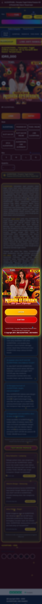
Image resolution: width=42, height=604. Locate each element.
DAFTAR (21, 320)
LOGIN (21, 312)
